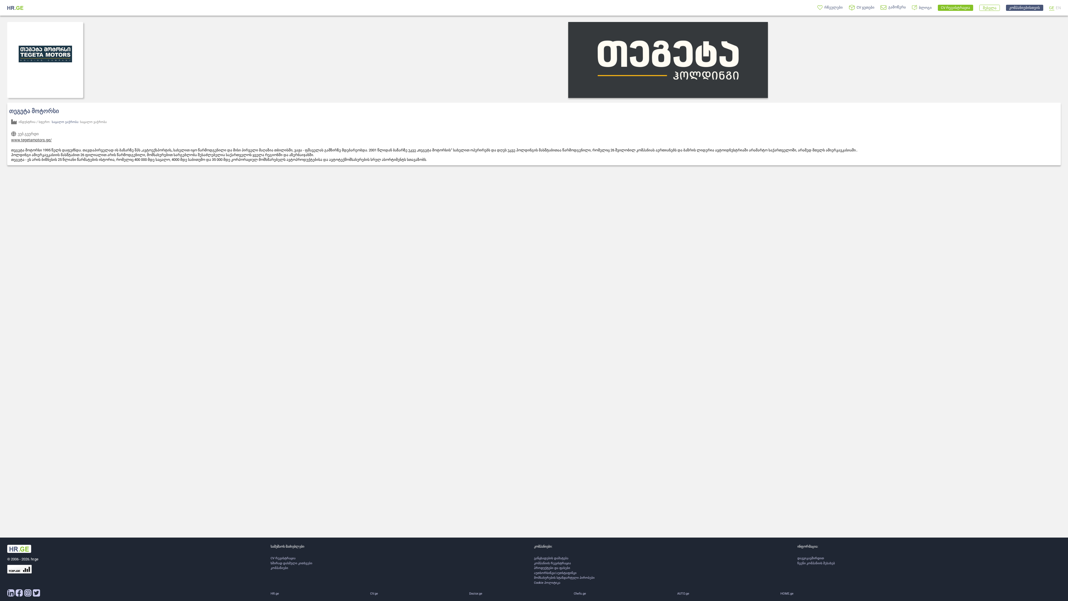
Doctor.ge (475, 593)
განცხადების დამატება (551, 558)
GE (1051, 8)
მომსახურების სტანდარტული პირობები (564, 578)
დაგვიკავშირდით (810, 558)
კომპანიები (279, 568)
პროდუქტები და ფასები (552, 568)
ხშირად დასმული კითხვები (291, 563)
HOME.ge (786, 593)
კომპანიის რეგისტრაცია (552, 563)
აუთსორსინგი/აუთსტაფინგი (555, 573)
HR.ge (275, 593)
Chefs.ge (580, 593)
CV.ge (374, 593)
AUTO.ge (683, 593)
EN (1058, 8)
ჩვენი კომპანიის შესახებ (816, 563)
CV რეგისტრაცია (283, 558)
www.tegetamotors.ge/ (31, 140)
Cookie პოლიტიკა (547, 583)
